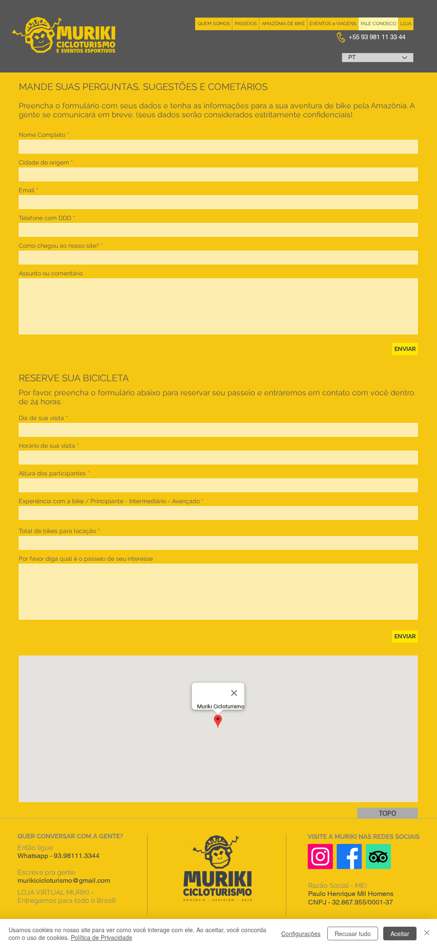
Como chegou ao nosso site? (59, 246)
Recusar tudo (353, 933)
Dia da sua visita (41, 418)
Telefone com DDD (45, 218)
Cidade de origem (44, 162)
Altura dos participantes (52, 473)
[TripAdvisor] (378, 856)
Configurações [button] (300, 933)
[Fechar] (427, 933)
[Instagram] (320, 856)
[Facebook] (349, 856)
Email (27, 190)
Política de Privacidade (101, 937)
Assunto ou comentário (51, 273)
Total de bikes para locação (57, 531)
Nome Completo (42, 135)
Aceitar (399, 933)
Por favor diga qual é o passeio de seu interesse (86, 559)
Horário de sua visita (47, 446)
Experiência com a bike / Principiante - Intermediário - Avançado (109, 501)
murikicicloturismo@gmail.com (63, 880)
